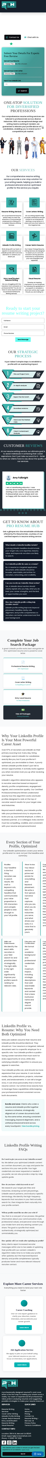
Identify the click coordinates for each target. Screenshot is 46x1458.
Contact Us (14, 37)
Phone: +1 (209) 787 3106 (12, 1438)
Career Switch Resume (11, 1418)
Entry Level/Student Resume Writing (9, 1422)
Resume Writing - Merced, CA (32, 1419)
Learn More (24, 1327)
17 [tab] (26, 513)
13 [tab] (41, 510)
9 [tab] (27, 510)
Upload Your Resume (11, 61)
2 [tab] (4, 510)
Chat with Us (33, 37)
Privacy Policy (30, 1423)
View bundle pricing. (31, 1126)
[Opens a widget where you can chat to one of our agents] (37, 1454)
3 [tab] (7, 510)
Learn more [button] (25, 1450)
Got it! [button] (23, 1454)
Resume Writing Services (8, 1410)
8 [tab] (24, 510)
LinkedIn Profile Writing (11, 1416)
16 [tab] (22, 513)
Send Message (23, 339)
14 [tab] (44, 510)
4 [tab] (11, 510)
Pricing (27, 1414)
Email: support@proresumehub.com (16, 1436)
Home (27, 1409)
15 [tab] (19, 513)
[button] (43, 128)
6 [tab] (17, 510)
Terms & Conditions (33, 1425)
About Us (28, 1411)
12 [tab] (38, 510)
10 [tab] (31, 510)
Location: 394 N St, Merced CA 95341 (16, 1434)
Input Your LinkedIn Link (12, 81)
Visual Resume (8, 1425)
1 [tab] (1, 510)
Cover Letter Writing (10, 1414)
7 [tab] (21, 510)
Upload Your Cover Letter (13, 71)
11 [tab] (34, 510)
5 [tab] (14, 510)
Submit (24, 91)
